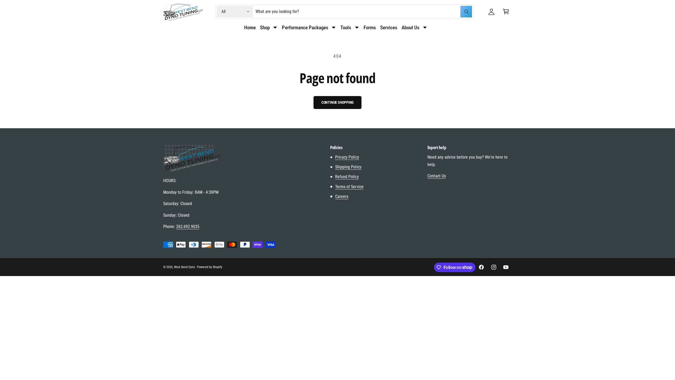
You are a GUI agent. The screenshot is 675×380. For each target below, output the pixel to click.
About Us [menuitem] (411, 28)
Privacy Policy (347, 157)
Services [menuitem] (388, 28)
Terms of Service (349, 186)
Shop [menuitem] (265, 28)
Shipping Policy (348, 166)
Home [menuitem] (250, 28)
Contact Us (436, 175)
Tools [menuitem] (345, 28)
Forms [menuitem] (370, 28)
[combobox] (363, 11)
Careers (341, 196)
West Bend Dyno (184, 267)
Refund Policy (347, 176)
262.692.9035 (187, 226)
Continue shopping (337, 102)
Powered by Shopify (209, 267)
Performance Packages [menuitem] (305, 28)
